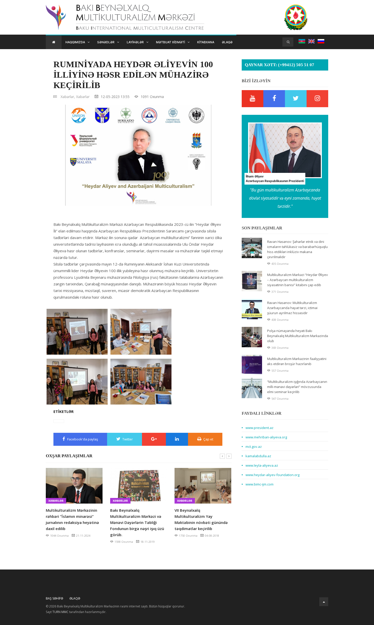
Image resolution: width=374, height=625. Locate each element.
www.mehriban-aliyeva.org (266, 437)
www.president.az (260, 427)
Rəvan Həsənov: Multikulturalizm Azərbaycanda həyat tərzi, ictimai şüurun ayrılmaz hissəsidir (292, 307)
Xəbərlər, (68, 96)
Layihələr (135, 42)
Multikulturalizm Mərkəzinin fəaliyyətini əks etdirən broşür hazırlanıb (296, 361)
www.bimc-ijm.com (260, 484)
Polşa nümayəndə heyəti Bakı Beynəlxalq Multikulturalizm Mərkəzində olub (297, 335)
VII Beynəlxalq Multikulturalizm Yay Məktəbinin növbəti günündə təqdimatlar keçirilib (201, 519)
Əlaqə (227, 42)
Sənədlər (105, 42)
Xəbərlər (83, 96)
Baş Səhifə (54, 598)
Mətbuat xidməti (170, 42)
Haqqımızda (75, 42)
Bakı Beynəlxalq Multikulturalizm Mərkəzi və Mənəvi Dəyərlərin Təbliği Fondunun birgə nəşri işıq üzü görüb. (137, 522)
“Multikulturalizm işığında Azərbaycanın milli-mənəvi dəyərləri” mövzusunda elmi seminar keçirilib (297, 386)
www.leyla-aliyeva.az (262, 465)
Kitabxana (205, 42)
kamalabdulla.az (258, 456)
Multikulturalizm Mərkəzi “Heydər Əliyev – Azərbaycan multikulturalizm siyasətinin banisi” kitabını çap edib (297, 279)
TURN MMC (60, 612)
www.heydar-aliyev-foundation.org (272, 475)
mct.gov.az (254, 446)
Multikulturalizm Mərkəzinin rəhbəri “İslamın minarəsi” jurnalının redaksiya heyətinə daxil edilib (72, 519)
